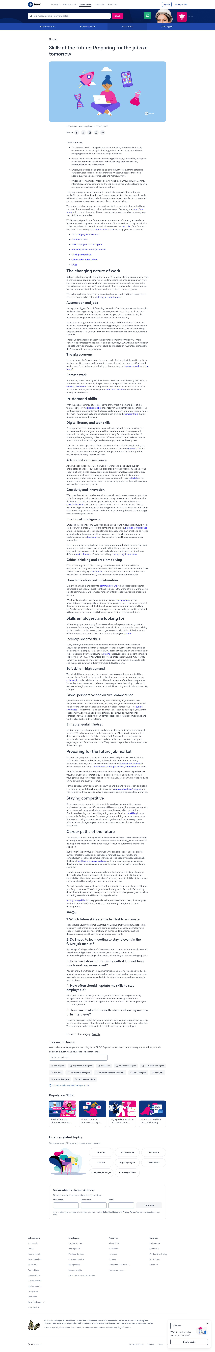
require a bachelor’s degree (127, 789)
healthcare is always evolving (92, 861)
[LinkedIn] (89, 132)
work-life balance (115, 389)
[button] (35, 1344)
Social (152, 1264)
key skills (126, 226)
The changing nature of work (85, 234)
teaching (91, 537)
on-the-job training (115, 766)
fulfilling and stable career (109, 297)
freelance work (132, 366)
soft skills (133, 478)
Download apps (34, 1302)
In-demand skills (79, 239)
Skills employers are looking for (86, 244)
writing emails (122, 600)
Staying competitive (81, 254)
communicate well (109, 585)
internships (130, 766)
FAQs (74, 264)
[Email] (102, 132)
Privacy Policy (129, 1212)
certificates (99, 766)
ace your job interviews (125, 554)
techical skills (134, 448)
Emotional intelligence (136, 527)
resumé (128, 633)
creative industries (75, 504)
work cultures (82, 554)
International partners (118, 1264)
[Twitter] (83, 132)
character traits (130, 414)
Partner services (116, 1270)
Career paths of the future (84, 259)
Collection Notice (110, 1212)
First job (53, 39)
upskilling (132, 813)
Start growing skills (75, 900)
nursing (106, 653)
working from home (76, 386)
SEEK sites (32, 1307)
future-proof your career (102, 229)
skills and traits (94, 407)
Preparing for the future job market (88, 249)
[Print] (96, 132)
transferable (96, 571)
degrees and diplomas (131, 763)
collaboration (72, 680)
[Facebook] (76, 132)
